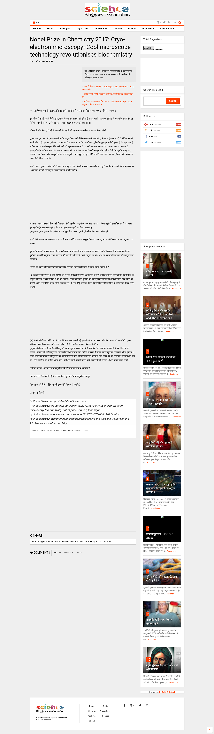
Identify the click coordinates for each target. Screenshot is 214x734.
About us (92, 711)
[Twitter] (164, 22)
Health (50, 28)
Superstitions (100, 28)
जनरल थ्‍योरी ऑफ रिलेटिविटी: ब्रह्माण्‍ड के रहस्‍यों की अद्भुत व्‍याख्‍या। (161, 488)
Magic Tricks (82, 28)
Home (38, 28)
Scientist (117, 28)
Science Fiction (167, 28)
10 (148, 659)
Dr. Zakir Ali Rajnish (167, 692)
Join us (92, 721)
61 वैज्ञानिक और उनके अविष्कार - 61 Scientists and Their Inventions (160, 314)
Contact (105, 716)
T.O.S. (105, 706)
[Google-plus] (159, 22)
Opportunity (148, 28)
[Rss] (169, 22)
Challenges (64, 28)
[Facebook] (154, 22)
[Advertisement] (54, 87)
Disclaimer (91, 716)
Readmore (176, 289)
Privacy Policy (105, 711)
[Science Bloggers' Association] (107, 16)
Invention (132, 28)
